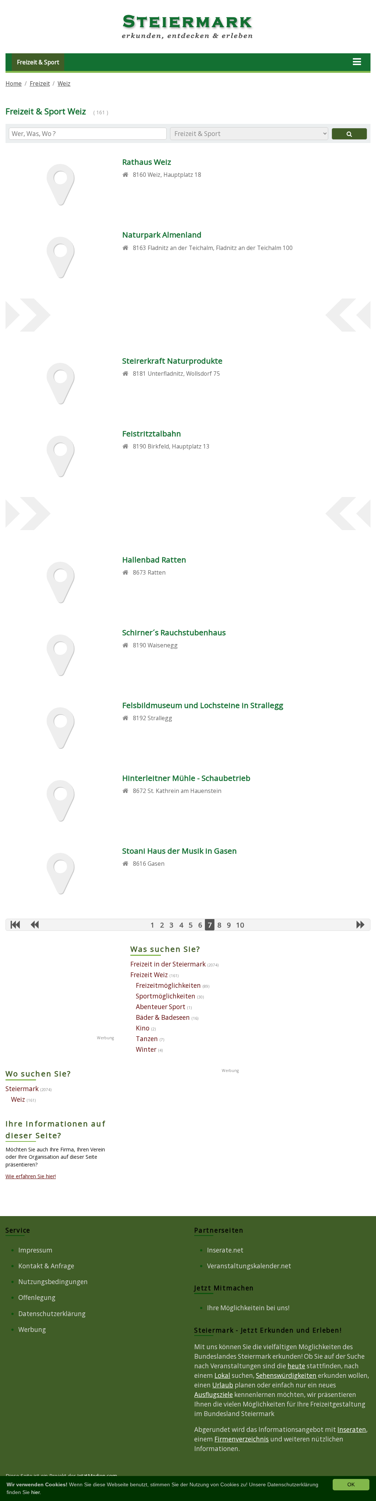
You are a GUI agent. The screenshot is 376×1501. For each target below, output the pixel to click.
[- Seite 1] (15, 924)
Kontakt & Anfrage (46, 1266)
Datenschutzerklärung (52, 1313)
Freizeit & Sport (38, 62)
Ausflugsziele (213, 1394)
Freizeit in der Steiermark (168, 964)
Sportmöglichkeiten (165, 996)
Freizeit (40, 83)
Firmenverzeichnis (241, 1439)
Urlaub (222, 1385)
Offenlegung (36, 1297)
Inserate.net (225, 1250)
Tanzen (147, 1038)
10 (240, 924)
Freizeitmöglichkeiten (168, 985)
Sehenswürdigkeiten (286, 1375)
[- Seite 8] (361, 924)
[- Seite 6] (34, 924)
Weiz (64, 83)
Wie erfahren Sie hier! (31, 1176)
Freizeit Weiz (149, 975)
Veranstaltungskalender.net (249, 1266)
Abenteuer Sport (160, 1007)
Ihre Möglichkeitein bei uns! (248, 1308)
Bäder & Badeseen (163, 1017)
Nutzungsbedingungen (53, 1281)
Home (14, 83)
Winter (146, 1049)
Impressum (35, 1250)
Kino (142, 1028)
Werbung (32, 1329)
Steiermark (22, 1088)
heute (296, 1366)
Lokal (222, 1375)
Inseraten (351, 1429)
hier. (36, 1492)
